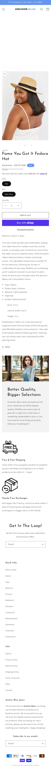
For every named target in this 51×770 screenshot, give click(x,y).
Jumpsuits (10, 612)
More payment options (25, 229)
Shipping (5, 169)
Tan (6, 184)
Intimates (9, 630)
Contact (8, 690)
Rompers (9, 606)
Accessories (10, 636)
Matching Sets (11, 618)
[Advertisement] (25, 40)
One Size (9, 194)
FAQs (7, 684)
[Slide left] (20, 145)
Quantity (5, 200)
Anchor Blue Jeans (22, 765)
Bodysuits (9, 600)
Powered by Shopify (33, 765)
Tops (7, 582)
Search (8, 653)
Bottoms (9, 588)
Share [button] (7, 347)
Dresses (8, 594)
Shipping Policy (12, 672)
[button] (3, 9)
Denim (8, 576)
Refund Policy (11, 666)
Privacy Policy (11, 660)
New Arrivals (10, 570)
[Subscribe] (42, 544)
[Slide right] (32, 145)
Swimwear (9, 624)
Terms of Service (12, 678)
